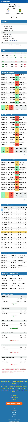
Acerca (14, 414)
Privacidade (14, 410)
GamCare (14, 399)
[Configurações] (26, 2)
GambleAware (14, 395)
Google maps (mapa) (13, 40)
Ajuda (14, 408)
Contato (14, 416)
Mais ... (25, 154)
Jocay (10, 34)
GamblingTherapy (14, 397)
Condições (14, 412)
